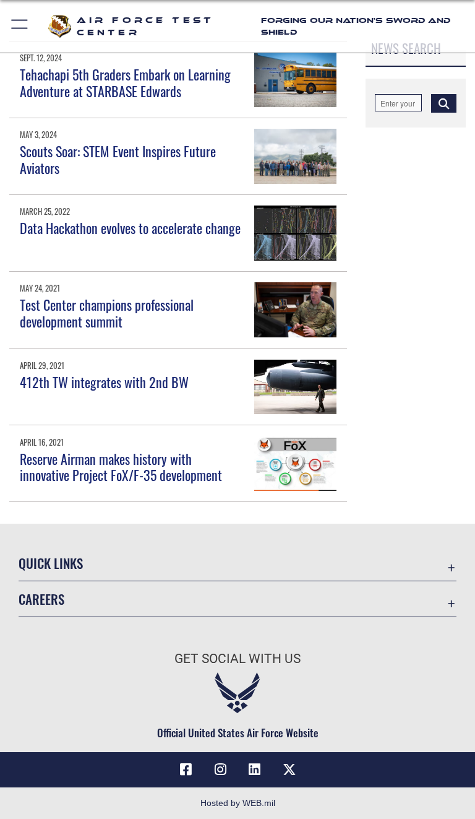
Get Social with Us (237, 658)
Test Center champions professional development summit (107, 313)
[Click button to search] (443, 102)
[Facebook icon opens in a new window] (185, 769)
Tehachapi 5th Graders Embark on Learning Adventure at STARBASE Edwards (125, 82)
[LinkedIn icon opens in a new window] (255, 769)
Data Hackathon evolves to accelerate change (130, 228)
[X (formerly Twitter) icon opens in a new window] (289, 769)
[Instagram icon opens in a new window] (220, 769)
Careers (41, 599)
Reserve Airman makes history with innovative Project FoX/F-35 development (121, 467)
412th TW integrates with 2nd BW (104, 382)
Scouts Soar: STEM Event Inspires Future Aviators (118, 159)
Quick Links (51, 563)
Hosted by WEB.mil (237, 803)
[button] (20, 26)
